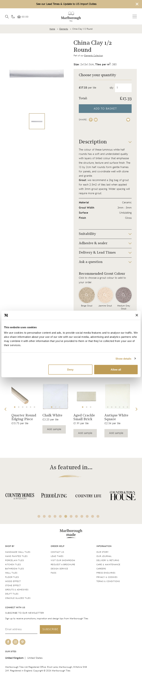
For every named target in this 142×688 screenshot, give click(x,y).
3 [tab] (22, 407)
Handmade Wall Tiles (17, 552)
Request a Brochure (63, 564)
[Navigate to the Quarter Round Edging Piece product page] (24, 396)
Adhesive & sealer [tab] (93, 243)
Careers (101, 568)
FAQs (53, 573)
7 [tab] (127, 407)
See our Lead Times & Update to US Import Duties (66, 4)
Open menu (134, 16)
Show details (123, 358)
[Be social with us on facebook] (8, 642)
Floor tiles (12, 577)
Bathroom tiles (14, 568)
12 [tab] (98, 516)
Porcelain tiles (14, 560)
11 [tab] (92, 516)
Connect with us (15, 607)
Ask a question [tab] (91, 262)
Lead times (57, 556)
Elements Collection (93, 55)
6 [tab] (34, 407)
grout (125, 180)
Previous (5, 409)
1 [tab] (14, 407)
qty (111, 88)
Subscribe (50, 629)
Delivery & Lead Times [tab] (97, 252)
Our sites (10, 651)
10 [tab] (87, 516)
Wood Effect (13, 581)
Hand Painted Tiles (16, 556)
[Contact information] (13, 16)
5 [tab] (30, 407)
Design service (59, 568)
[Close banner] (137, 315)
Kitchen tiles (13, 564)
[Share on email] (96, 120)
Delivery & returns (107, 560)
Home (52, 29)
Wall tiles (11, 573)
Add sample (54, 429)
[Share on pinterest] (91, 120)
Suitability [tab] (87, 234)
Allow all (116, 369)
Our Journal (104, 556)
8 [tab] (76, 516)
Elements (63, 29)
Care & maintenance (108, 564)
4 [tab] (26, 407)
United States (35, 658)
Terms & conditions (108, 581)
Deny (70, 369)
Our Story (102, 552)
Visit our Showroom (63, 560)
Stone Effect (13, 585)
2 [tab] (18, 407)
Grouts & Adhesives (16, 589)
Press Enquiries (105, 573)
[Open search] (7, 16)
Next (136, 409)
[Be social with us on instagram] (15, 642)
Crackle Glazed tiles (17, 598)
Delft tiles (11, 594)
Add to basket (105, 109)
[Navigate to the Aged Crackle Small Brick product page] (86, 396)
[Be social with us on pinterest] (22, 642)
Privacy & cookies (106, 577)
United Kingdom (14, 658)
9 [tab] (82, 516)
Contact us (57, 552)
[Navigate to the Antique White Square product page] (117, 396)
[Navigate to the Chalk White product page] (55, 396)
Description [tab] (93, 142)
